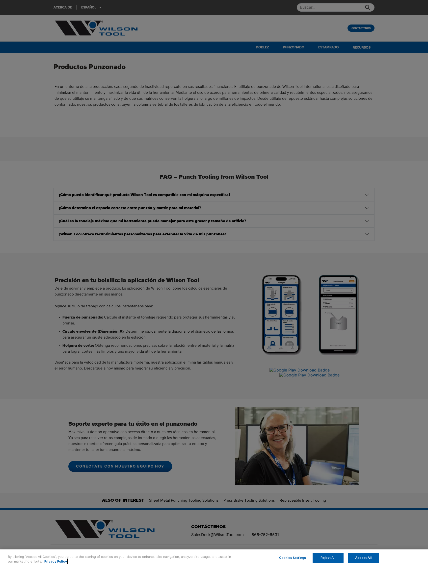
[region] (214, 558)
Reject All (328, 558)
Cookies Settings (292, 558)
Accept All (363, 558)
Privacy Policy (55, 562)
